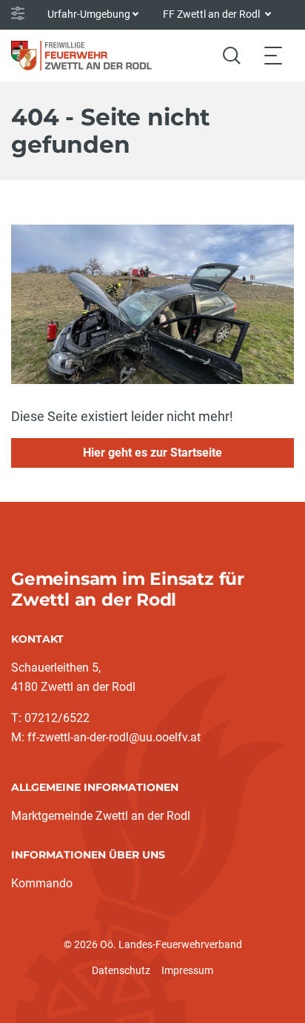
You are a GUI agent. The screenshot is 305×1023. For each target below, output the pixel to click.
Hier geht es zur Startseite (152, 453)
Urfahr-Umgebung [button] (88, 14)
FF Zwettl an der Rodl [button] (212, 14)
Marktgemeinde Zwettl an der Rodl (100, 816)
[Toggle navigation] (273, 55)
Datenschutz (121, 970)
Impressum (187, 970)
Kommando (42, 883)
